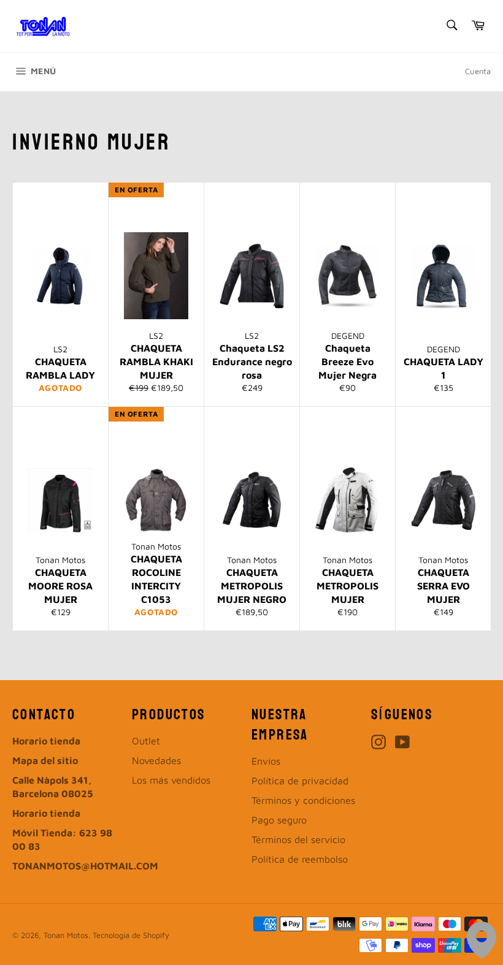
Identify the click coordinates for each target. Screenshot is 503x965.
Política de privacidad (300, 780)
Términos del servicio (298, 839)
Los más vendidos (171, 779)
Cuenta (478, 71)
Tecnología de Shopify (131, 935)
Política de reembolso (300, 859)
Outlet (146, 740)
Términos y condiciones (303, 800)
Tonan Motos (66, 935)
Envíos (266, 760)
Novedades (156, 760)
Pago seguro (279, 819)
